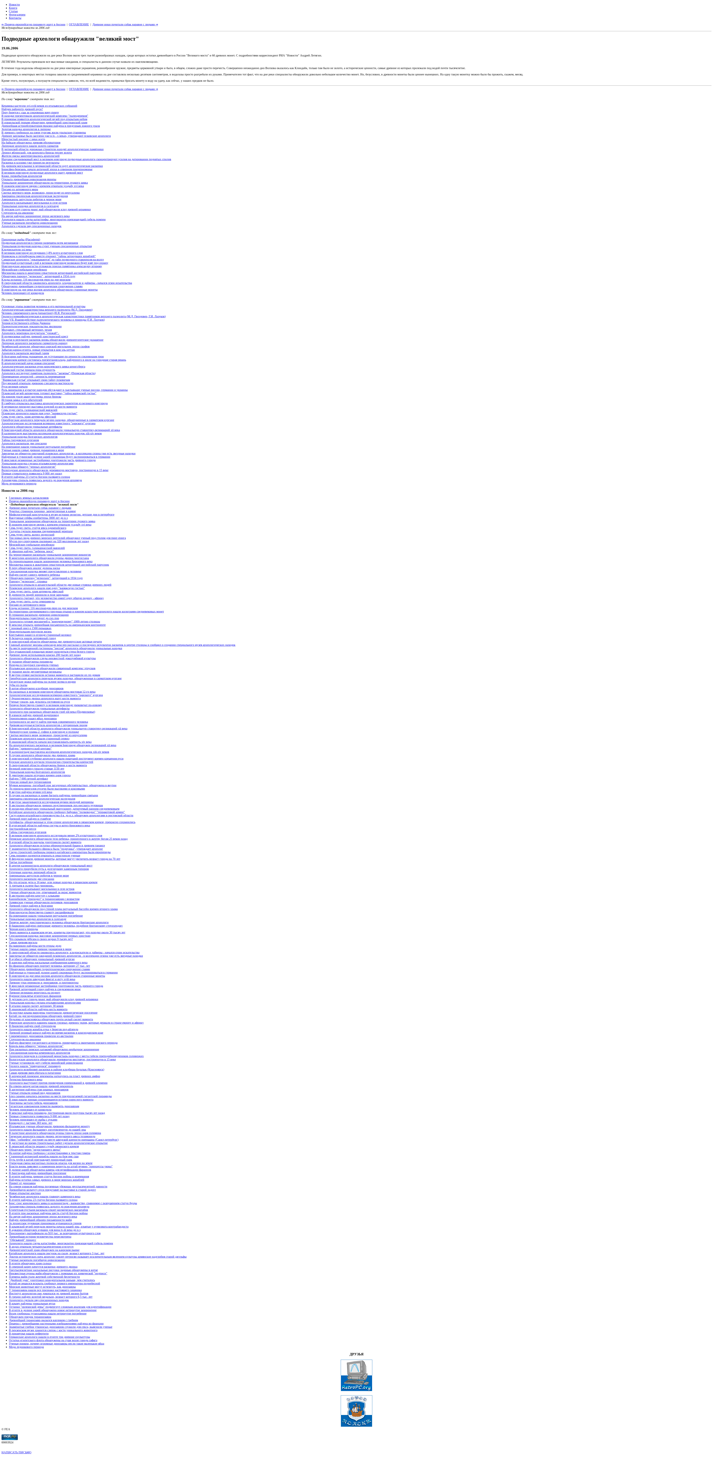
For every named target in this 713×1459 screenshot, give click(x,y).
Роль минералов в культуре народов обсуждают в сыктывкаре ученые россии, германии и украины (64, 389)
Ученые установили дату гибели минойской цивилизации (46, 1062)
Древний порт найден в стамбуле (30, 818)
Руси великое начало (14, 386)
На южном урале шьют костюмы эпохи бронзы (31, 396)
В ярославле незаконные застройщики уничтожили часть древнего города (48, 460)
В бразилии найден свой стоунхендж (32, 1026)
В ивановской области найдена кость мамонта (38, 1009)
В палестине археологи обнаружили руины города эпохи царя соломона (55, 1133)
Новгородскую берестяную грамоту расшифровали (41, 912)
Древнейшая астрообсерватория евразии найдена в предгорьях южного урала (50, 125)
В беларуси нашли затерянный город (32, 638)
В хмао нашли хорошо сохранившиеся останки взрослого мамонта (51, 1099)
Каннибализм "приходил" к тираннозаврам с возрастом (44, 899)
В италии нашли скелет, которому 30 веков (36, 1006)
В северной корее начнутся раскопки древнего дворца (43, 1266)
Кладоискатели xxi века (16, 249)
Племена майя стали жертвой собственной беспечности (44, 1276)
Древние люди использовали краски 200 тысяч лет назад (45, 655)
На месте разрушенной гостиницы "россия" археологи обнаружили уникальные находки (65, 648)
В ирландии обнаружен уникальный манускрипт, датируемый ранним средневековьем (64, 808)
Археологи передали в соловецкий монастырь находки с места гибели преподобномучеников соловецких (76, 1056)
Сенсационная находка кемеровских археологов (39, 1052)
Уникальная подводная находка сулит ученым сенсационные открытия (46, 246)
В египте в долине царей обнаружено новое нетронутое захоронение (53, 1310)
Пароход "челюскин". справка (28, 581)
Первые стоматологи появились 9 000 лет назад (31, 473)
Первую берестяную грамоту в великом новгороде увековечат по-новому (55, 705)
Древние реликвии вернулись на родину (34, 992)
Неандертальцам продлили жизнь (30, 631)
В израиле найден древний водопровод (34, 715)
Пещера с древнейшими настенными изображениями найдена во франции (56, 1323)
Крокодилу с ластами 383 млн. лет (30, 1123)
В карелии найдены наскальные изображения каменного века (48, 962)
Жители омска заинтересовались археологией (30, 155)
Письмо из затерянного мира (19, 189)
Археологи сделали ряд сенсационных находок (31, 226)
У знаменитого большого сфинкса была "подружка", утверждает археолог (56, 848)
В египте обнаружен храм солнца (30, 1263)
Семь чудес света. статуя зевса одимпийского (37, 527)
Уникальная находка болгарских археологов (29, 436)
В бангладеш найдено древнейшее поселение (37, 1173)
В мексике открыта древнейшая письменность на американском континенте (57, 624)
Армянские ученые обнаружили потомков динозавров (43, 902)
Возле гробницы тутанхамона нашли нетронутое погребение (48, 1313)
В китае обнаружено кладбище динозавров (36, 688)
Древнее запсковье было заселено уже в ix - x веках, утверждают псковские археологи (56, 135)
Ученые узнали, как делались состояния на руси (39, 701)
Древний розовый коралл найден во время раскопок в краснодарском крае (56, 1032)
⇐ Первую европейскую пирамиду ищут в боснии (33, 89)
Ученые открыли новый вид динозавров (34, 1092)
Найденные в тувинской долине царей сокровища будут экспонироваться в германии (55, 456)
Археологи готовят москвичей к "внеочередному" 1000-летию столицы (54, 621)
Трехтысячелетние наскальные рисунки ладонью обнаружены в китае (53, 1270)
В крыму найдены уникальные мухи (32, 1303)
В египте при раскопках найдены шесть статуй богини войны (48, 1213)
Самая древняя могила (23, 942)
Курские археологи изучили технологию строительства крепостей (51, 761)
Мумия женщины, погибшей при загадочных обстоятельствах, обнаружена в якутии (62, 785)
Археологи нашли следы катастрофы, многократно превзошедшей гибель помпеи (53, 219)
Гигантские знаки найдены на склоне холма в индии (42, 681)
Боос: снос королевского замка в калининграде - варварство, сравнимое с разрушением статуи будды (73, 1203)
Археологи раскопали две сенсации (24, 443)
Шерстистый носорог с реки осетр (23, 139)
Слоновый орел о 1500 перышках (30, 628)
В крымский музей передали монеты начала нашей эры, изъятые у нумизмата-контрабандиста (68, 1226)
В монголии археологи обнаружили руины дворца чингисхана (49, 558)
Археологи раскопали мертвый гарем (25, 353)
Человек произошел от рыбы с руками (33, 1119)
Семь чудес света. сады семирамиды (32, 601)
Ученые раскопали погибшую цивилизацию (29, 222)
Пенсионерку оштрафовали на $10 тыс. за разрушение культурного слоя (54, 1233)
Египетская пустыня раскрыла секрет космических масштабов (48, 1209)
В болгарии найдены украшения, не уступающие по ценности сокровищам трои (52, 356)
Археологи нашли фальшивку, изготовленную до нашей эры (47, 1129)
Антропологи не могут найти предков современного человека (48, 721)
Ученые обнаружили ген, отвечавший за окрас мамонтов (45, 892)
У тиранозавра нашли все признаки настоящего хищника (45, 1290)
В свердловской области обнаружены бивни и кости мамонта (48, 765)
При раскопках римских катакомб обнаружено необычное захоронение (54, 1049)
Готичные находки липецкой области (32, 872)
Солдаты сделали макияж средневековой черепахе (41, 531)
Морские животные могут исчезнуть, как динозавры (42, 1286)
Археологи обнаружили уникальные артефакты (31, 426)
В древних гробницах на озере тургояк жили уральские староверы (43, 132)
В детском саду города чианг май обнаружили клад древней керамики (46, 209)
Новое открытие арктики (25, 1193)
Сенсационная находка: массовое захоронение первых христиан (49, 935)
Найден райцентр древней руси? (22, 109)
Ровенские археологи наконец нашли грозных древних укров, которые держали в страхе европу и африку (76, 1022)
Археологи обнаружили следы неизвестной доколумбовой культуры (52, 658)
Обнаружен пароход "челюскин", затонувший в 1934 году (38, 276)
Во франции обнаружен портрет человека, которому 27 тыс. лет (49, 965)
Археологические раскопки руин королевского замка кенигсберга (43, 366)
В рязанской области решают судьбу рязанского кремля (44, 1146)
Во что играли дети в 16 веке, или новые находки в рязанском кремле (53, 882)
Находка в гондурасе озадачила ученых (34, 665)
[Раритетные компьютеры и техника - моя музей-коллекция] (356, 1390)
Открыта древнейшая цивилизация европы (28, 179)
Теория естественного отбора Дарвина (25, 323)
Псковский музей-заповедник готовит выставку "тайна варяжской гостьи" (48, 393)
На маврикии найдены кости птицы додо (35, 945)
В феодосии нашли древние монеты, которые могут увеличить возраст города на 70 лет (64, 858)
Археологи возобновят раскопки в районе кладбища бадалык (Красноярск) (56, 1069)
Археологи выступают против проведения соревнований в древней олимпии (58, 1082)
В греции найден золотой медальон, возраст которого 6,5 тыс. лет (50, 1296)
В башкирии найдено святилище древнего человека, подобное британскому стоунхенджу (66, 925)
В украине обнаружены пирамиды (31, 661)
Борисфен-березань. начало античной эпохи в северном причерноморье (46, 169)
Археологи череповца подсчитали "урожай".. (30, 333)
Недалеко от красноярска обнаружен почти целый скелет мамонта (51, 1019)
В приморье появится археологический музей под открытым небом (44, 119)
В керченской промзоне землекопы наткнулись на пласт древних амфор (54, 1076)
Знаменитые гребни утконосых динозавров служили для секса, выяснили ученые (60, 1326)
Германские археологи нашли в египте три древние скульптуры (49, 1336)
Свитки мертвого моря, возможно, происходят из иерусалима (40, 192)
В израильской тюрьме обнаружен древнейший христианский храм (44, 122)
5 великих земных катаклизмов (29, 497)
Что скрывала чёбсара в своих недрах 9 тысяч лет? (41, 939)
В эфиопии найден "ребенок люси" (31, 551)
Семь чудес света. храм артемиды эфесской (28, 416)
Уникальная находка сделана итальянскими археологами (37, 463)
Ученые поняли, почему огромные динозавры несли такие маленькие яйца (56, 1343)
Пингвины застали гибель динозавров (33, 1102)
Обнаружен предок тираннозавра (30, 1316)
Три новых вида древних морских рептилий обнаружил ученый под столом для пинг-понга (67, 538)
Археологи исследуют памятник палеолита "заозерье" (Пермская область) (48, 373)
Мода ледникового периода (18, 483)
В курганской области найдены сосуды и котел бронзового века (49, 825)
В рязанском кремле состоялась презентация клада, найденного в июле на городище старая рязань (63, 359)
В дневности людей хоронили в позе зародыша (39, 594)
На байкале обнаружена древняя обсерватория (30, 142)
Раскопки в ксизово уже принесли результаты (30, 162)
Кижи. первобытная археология (21, 176)
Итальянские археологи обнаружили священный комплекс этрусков (52, 668)
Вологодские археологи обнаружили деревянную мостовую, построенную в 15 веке (54, 470)
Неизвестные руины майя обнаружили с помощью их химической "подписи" (58, 1273)
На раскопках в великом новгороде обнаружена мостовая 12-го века (52, 691)
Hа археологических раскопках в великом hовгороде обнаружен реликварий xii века (62, 745)
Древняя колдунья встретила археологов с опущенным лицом (48, 725)
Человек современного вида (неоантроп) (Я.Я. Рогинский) (38, 313)
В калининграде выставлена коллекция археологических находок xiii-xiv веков (51, 433)
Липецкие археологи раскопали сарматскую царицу (34, 343)
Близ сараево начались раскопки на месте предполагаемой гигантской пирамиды (60, 1096)
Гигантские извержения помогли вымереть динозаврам (44, 1106)
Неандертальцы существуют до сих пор (34, 618)
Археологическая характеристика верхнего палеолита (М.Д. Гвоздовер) (46, 309)
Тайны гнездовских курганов (20, 440)
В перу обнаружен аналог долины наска (34, 568)
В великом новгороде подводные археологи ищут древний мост (42, 172)
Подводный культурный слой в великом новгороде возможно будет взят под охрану (54, 262)
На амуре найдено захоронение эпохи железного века (35, 216)
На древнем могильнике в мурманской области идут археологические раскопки (52, 166)
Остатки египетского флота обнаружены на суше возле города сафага (53, 1340)
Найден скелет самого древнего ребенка (34, 574)
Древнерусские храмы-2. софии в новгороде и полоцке (44, 731)
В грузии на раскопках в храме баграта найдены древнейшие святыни (53, 795)
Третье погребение (21, 862)
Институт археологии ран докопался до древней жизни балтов (48, 1293)
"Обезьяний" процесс (22, 1240)
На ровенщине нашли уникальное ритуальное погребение (38, 446)
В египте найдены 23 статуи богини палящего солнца (35, 476)
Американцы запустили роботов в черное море (31, 199)
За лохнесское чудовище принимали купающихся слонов (45, 1223)
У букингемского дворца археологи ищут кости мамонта (45, 698)
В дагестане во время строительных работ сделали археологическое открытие (58, 1143)
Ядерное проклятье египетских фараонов (35, 995)
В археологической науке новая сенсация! (28, 363)
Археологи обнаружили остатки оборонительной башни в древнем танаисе (57, 845)
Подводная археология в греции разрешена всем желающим (39, 242)
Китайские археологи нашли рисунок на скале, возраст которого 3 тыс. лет (56, 1253)
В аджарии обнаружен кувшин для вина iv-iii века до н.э (45, 1229)
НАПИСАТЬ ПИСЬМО (16, 1452)
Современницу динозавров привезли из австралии (41, 1036)
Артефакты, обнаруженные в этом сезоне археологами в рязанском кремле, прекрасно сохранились (72, 822)
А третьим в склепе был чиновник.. (31, 885)
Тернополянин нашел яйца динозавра (33, 718)
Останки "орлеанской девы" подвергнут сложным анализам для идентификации (60, 1306)
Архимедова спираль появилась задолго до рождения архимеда (41, 480)
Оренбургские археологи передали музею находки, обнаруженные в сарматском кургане (57, 420)
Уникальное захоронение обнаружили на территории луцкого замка (44, 182)
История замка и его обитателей (21, 400)
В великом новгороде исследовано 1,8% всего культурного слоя (42, 252)
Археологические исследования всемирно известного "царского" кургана (48, 423)
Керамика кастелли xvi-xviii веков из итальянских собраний (39, 105)
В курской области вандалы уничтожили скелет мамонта (45, 842)
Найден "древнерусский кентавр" (30, 748)
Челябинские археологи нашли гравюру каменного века (44, 1196)
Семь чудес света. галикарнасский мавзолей (29, 410)
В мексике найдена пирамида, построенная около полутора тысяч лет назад (57, 1112)
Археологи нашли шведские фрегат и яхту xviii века (42, 979)
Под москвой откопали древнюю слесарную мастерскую (37, 383)
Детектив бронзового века (25, 1079)
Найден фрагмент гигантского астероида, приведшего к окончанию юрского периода (63, 1042)
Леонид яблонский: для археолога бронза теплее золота (36, 152)
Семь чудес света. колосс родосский (31, 534)
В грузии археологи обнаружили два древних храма (42, 755)
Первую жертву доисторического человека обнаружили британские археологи (59, 922)
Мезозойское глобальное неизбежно (24, 269)
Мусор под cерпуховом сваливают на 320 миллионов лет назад (49, 541)
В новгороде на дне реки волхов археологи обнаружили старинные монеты (49, 289)
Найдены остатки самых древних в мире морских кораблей (46, 1179)
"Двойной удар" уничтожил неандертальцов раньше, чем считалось (52, 1280)
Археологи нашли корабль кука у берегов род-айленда (43, 1029)
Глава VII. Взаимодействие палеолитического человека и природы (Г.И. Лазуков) (53, 319)
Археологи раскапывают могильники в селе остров (34, 202)
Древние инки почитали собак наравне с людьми (40, 507)
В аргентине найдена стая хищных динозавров (39, 1089)
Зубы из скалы (18, 685)
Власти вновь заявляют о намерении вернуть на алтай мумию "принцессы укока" (61, 1166)
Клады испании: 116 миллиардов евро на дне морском (35, 279)
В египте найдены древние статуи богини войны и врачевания (49, 1176)
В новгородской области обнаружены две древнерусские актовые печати (55, 641)
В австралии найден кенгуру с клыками (34, 895)
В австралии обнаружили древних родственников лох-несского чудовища (56, 805)
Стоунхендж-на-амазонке (17, 212)
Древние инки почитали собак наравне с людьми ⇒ (125, 89)
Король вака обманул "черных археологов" (28, 466)
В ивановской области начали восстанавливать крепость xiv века (50, 741)
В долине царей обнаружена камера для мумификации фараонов (50, 1169)
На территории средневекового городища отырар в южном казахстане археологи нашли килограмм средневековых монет (86, 611)
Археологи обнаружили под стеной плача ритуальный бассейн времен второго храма (63, 909)
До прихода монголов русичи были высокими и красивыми (47, 788)
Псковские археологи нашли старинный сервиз (39, 738)
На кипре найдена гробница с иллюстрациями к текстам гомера (49, 1153)
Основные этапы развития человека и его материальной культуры (43, 306)
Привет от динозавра (22, 1183)
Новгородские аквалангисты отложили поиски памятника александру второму (51, 266)
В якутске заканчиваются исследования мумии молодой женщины (51, 802)
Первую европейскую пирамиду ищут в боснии (39, 501)
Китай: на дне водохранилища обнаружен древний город (45, 1016)
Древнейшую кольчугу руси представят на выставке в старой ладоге (52, 1189)
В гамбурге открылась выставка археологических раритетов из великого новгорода (54, 403)
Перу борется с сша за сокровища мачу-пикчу (30, 112)
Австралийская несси (22, 828)
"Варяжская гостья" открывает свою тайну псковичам (35, 379)
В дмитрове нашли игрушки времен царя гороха (40, 775)
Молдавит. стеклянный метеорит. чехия (26, 329)
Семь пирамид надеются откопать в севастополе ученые (44, 855)
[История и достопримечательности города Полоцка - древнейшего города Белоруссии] (356, 1425)
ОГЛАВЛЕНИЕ (79, 89)
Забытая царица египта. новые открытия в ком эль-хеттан (38, 349)
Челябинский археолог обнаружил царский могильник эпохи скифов (45, 346)
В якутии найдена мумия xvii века (30, 792)
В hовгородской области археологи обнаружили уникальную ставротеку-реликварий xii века (60, 430)
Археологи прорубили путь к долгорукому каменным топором (49, 868)
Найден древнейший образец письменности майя (40, 1219)
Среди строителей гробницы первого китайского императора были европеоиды (60, 852)
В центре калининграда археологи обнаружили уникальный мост (50, 865)
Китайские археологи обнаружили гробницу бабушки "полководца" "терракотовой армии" (67, 812)
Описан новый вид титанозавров (30, 782)
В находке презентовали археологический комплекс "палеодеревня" (44, 115)
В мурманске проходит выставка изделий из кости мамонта (39, 406)
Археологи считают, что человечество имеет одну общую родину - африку (56, 598)
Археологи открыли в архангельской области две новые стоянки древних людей (60, 584)
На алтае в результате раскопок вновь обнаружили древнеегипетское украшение (52, 339)
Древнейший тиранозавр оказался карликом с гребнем (43, 1320)
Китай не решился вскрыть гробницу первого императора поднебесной (54, 1283)
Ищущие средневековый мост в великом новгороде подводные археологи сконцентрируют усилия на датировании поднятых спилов (86, 159)
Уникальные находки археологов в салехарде (30, 206)
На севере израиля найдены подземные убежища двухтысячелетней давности (58, 1186)
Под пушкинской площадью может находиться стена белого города (52, 651)
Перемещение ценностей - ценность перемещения (33, 376)
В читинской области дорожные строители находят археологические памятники (52, 149)
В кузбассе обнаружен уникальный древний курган (42, 959)
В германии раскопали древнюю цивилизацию (39, 614)
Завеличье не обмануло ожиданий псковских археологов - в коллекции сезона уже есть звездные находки (68, 453)
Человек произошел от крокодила (22, 293)
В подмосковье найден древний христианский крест (34, 336)
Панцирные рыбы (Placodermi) (20, 239)
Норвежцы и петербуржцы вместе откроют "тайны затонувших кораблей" (48, 256)
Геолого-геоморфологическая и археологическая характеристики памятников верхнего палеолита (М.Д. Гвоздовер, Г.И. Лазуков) (83, 316)
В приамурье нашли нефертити (29, 1333)
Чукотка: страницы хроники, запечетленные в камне (42, 511)
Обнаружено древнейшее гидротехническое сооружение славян (42, 286)
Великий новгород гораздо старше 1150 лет (36, 768)
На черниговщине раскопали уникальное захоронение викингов (50, 554)
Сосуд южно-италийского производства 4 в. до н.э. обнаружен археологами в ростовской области (71, 815)
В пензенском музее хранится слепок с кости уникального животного (53, 1330)
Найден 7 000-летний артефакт (28, 778)
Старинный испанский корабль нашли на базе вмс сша (44, 1156)
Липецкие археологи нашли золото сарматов (29, 145)
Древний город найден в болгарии (31, 905)
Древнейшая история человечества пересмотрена (40, 1236)
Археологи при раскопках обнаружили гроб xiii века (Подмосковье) (52, 711)
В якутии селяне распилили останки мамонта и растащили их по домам (54, 675)
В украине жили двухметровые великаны (35, 671)
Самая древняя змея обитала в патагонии (35, 1072)
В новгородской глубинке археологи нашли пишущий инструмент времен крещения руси (66, 758)
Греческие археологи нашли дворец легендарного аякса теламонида (52, 1136)
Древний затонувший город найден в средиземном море (45, 989)
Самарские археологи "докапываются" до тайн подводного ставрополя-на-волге (52, 259)
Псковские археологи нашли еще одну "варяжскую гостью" (39, 413)
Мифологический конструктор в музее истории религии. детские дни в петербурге (61, 514)
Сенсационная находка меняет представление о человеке (45, 571)
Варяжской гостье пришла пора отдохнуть (28, 369)
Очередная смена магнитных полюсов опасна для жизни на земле (50, 1163)
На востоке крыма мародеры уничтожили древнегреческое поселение (53, 1012)
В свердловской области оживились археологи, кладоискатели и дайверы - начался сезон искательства (66, 283)
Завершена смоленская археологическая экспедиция (34, 196)
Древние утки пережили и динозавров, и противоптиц (44, 982)
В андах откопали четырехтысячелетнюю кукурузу (41, 1246)
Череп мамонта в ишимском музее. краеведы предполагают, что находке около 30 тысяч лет (67, 932)
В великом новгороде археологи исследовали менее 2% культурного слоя (55, 835)
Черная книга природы (23, 929)
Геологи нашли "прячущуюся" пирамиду (35, 1066)
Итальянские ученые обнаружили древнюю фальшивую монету (49, 1126)
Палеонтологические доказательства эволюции (31, 326)
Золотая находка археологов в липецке (26, 129)
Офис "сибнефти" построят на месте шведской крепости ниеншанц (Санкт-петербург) (63, 1139)
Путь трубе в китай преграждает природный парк (40, 1159)
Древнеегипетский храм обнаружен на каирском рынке (44, 1250)
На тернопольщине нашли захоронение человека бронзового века (50, 561)
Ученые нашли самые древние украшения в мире (32, 450)
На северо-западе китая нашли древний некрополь (41, 1086)
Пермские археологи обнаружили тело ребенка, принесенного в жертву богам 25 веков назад (68, 838)
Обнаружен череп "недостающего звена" (35, 1149)
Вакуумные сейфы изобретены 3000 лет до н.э (38, 517)
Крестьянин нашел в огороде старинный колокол (40, 634)
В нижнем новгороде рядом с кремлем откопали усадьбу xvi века (42, 186)
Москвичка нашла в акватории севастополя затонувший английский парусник (51, 272)
